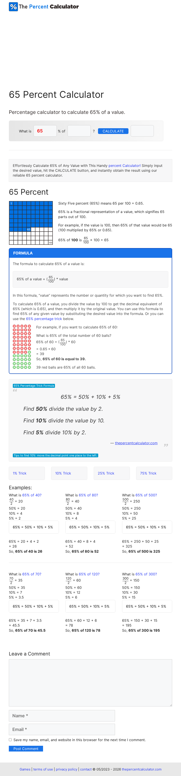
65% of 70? (31, 574)
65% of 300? (146, 574)
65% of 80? (88, 495)
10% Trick (63, 473)
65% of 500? (146, 495)
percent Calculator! (125, 165)
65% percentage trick (44, 318)
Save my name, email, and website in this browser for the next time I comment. (79, 740)
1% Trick (19, 473)
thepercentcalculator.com (136, 443)
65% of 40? (31, 495)
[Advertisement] (90, 44)
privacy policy (66, 769)
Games (25, 769)
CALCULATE (113, 131)
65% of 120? (89, 574)
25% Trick (106, 473)
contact (86, 769)
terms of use (43, 769)
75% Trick (148, 473)
